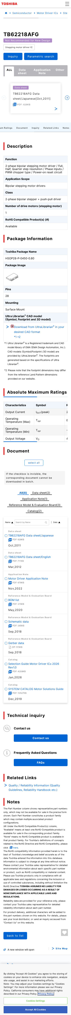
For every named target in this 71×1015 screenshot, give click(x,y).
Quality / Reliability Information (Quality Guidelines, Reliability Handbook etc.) (34, 788)
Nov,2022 (15, 588)
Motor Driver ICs (47, 12)
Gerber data (16, 643)
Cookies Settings (35, 1000)
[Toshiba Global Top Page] (10, 4)
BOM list (13, 600)
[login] (64, 932)
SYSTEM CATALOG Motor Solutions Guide (35, 689)
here (15, 847)
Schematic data (18, 621)
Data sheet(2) (41, 492)
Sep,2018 (15, 631)
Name (7, 522)
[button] (67, 4)
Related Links (51, 128)
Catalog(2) (35, 511)
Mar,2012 (15, 567)
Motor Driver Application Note (28, 578)
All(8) (23, 492)
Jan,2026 (15, 677)
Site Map (62, 948)
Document (22, 128)
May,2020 (15, 610)
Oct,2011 (14, 545)
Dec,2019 (15, 698)
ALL (9, 70)
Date (55, 522)
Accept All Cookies (35, 1009)
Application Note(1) (34, 498)
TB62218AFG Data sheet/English (29, 557)
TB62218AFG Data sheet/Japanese (31, 535)
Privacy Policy (46, 993)
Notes (66, 128)
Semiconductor (22, 12)
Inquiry (35, 128)
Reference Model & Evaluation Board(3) (34, 505)
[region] (35, 989)
